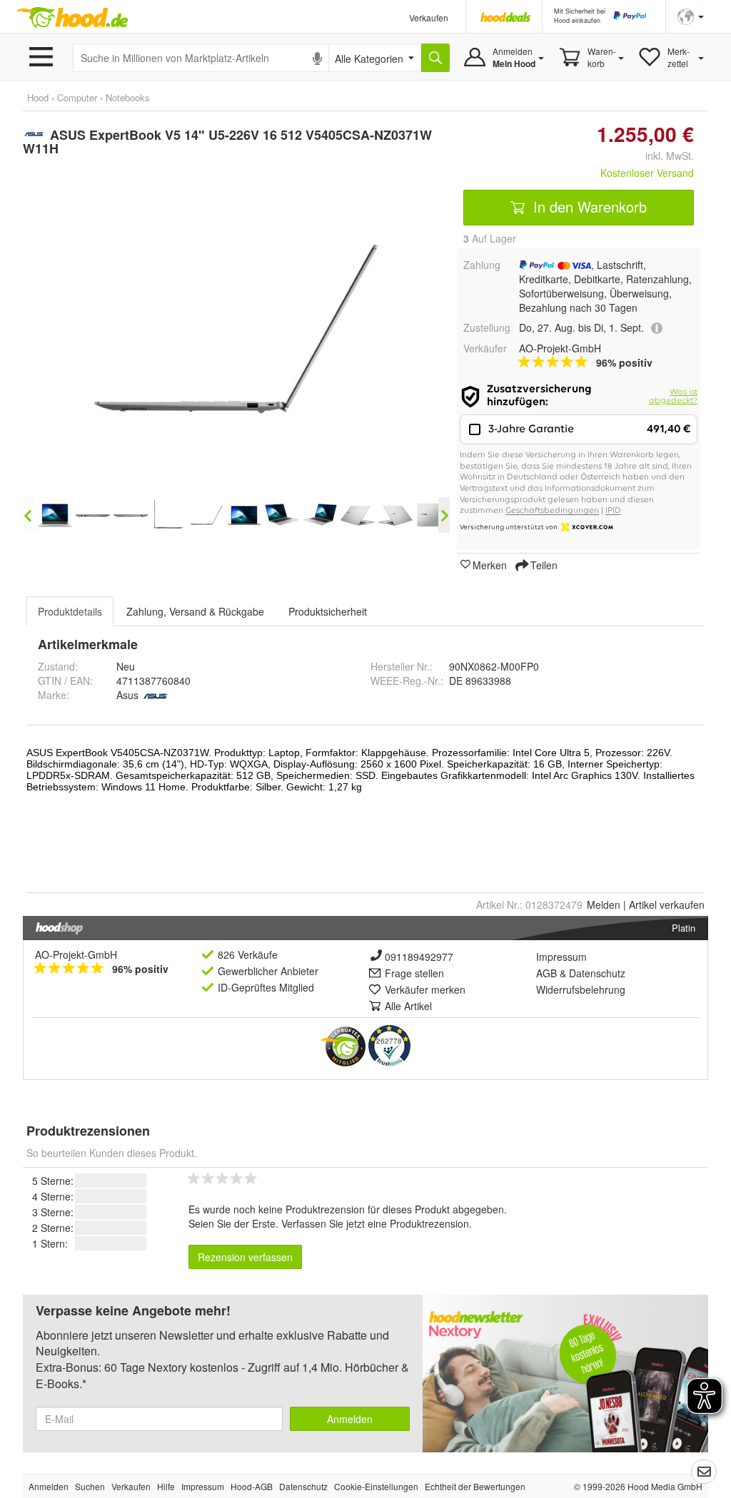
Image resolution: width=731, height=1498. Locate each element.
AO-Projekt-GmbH (76, 954)
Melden (603, 904)
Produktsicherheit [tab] (327, 611)
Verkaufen (428, 17)
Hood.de (72, 18)
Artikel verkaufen (667, 904)
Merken (490, 564)
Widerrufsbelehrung (580, 989)
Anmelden (350, 1419)
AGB (546, 973)
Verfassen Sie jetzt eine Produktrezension (375, 1223)
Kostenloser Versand (647, 172)
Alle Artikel (408, 1006)
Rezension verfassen (245, 1257)
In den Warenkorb (588, 206)
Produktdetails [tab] (70, 611)
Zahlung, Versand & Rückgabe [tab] (195, 611)
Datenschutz (597, 973)
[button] (690, 15)
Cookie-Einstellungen (376, 1486)
